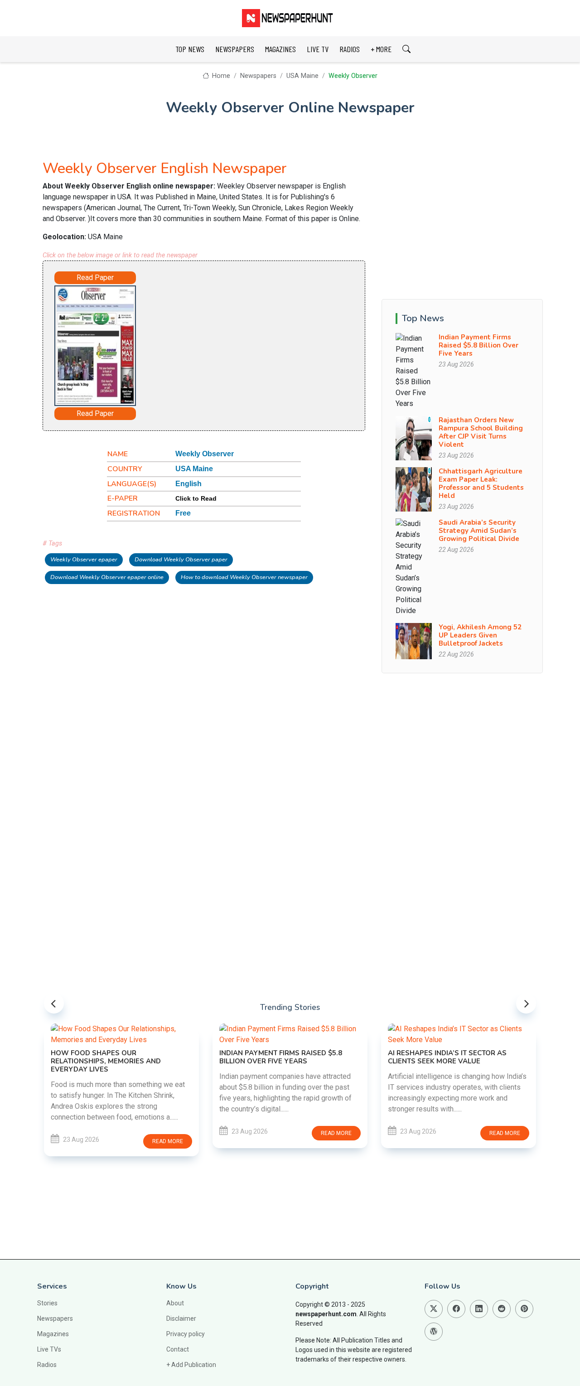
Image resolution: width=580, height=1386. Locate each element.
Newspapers (258, 76)
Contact (177, 1349)
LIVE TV (318, 49)
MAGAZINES (280, 49)
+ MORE (381, 49)
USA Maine (302, 76)
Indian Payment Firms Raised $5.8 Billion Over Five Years (478, 345)
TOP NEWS (189, 49)
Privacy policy (185, 1334)
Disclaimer (181, 1318)
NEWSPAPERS (234, 49)
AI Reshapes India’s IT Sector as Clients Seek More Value (447, 1057)
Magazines (53, 1334)
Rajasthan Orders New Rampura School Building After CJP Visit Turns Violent (481, 432)
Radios (47, 1365)
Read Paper (95, 277)
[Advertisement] (240, 341)
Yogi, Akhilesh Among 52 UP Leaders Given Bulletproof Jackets (480, 635)
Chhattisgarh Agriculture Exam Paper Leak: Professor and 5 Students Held (481, 483)
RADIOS (349, 49)
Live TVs (49, 1349)
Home (220, 76)
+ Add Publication (191, 1365)
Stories (47, 1303)
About (175, 1303)
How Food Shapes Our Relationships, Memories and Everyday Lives (106, 1061)
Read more (167, 1141)
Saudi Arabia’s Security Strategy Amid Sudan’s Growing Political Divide (479, 530)
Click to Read (196, 498)
